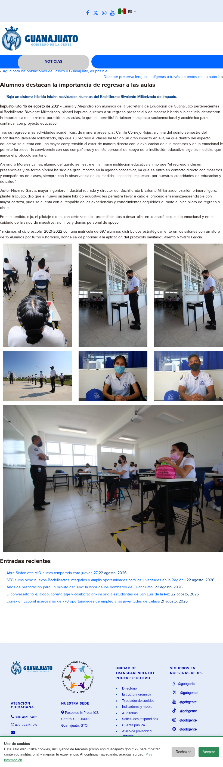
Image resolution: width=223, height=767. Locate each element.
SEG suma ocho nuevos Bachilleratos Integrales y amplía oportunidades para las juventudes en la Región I (96, 580)
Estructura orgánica (136, 694)
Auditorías (129, 713)
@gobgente (186, 684)
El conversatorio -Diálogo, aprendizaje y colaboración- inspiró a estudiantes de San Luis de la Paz (88, 594)
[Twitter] (97, 13)
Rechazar (183, 752)
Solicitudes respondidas (139, 719)
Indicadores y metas (136, 707)
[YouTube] (113, 13)
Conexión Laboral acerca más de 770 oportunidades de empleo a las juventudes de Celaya (83, 601)
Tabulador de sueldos (137, 701)
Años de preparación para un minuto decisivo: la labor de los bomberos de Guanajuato (80, 587)
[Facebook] (89, 13)
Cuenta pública (133, 725)
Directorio (129, 688)
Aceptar (209, 752)
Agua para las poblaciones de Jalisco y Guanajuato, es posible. (55, 71)
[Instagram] (105, 13)
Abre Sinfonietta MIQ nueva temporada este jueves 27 (52, 573)
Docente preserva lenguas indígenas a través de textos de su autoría (162, 77)
